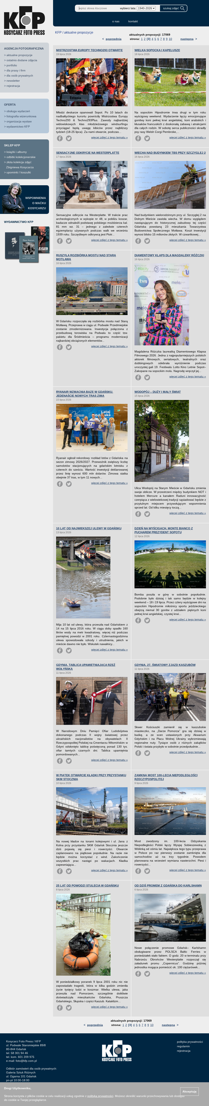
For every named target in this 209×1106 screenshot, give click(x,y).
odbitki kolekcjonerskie (21, 157)
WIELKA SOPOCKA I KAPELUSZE (157, 50)
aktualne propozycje (19, 55)
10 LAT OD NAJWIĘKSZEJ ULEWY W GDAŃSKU (88, 528)
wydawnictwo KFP (18, 126)
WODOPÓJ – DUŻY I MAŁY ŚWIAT (158, 391)
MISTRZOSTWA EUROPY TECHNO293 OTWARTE (89, 50)
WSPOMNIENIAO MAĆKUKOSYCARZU (35, 203)
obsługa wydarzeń (18, 111)
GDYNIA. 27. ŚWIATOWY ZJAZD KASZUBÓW (165, 665)
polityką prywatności (100, 1096)
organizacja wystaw (19, 121)
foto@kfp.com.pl (26, 1060)
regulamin (183, 1046)
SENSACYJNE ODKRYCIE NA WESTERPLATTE (87, 152)
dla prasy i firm (16, 70)
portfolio (12, 65)
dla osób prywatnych (20, 75)
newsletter (13, 80)
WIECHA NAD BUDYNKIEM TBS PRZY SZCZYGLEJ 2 (170, 152)
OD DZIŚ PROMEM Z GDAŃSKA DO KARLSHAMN (168, 885)
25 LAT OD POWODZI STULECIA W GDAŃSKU (87, 885)
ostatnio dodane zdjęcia (22, 60)
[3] (148, 39)
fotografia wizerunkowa (21, 116)
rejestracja (13, 85)
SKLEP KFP (12, 145)
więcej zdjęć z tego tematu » (109, 137)
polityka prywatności (190, 1041)
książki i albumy (17, 152)
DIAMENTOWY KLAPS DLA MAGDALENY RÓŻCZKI (169, 255)
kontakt (133, 21)
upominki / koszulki (19, 172)
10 (170, 39)
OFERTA (10, 104)
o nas (115, 21)
